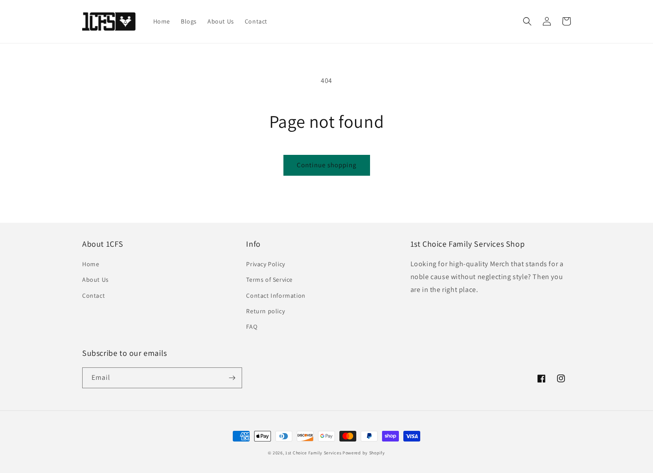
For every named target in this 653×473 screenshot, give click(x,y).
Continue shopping (327, 165)
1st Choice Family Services (313, 453)
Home (90, 264)
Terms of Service (269, 280)
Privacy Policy (265, 264)
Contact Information (275, 296)
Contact (93, 296)
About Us (95, 280)
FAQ (251, 327)
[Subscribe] (232, 377)
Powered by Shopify (363, 453)
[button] (527, 21)
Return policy (265, 311)
